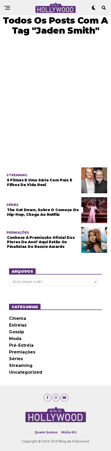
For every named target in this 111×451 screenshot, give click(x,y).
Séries (16, 358)
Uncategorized (25, 372)
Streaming (21, 365)
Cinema (17, 318)
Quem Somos (46, 432)
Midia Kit (68, 432)
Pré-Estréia (21, 345)
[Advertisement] (55, 101)
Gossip (16, 331)
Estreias (18, 325)
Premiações (22, 352)
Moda (15, 338)
